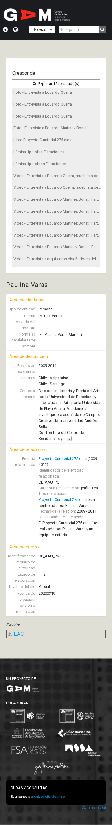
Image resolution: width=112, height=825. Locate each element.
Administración (94, 807)
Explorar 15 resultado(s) (58, 83)
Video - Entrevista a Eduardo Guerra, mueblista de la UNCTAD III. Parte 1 (57, 175)
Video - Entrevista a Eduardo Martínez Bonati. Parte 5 (57, 247)
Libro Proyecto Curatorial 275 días (42, 140)
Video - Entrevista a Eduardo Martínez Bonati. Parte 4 (57, 235)
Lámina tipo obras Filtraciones (39, 163)
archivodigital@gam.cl (48, 797)
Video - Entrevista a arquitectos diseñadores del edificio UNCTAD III (57, 259)
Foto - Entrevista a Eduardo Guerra (42, 92)
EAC (18, 634)
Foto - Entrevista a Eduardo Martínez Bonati (50, 128)
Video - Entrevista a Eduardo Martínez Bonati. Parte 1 (57, 199)
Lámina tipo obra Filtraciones (38, 152)
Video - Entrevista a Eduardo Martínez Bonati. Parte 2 (57, 211)
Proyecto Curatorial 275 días (63, 458)
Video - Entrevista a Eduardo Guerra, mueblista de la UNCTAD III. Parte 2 (57, 187)
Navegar (40, 29)
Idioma (15, 29)
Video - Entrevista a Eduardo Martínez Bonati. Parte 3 (57, 223)
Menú (5, 29)
